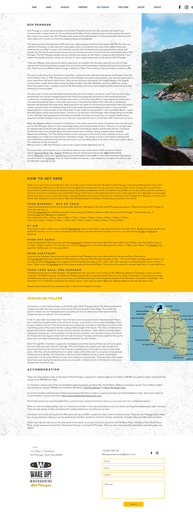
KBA (106, 152)
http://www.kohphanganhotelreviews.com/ (81, 395)
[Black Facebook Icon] (179, 7)
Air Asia (141, 231)
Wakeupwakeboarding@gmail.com (119, 454)
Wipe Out (39, 155)
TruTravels (50, 158)
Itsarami (58, 152)
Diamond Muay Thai (43, 152)
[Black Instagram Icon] (186, 7)
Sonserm (153, 245)
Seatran (83, 245)
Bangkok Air (74, 228)
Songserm (54, 264)
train (38, 214)
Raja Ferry (51, 261)
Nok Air (151, 231)
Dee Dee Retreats (92, 387)
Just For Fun (61, 155)
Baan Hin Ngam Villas (115, 387)
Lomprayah (41, 212)
